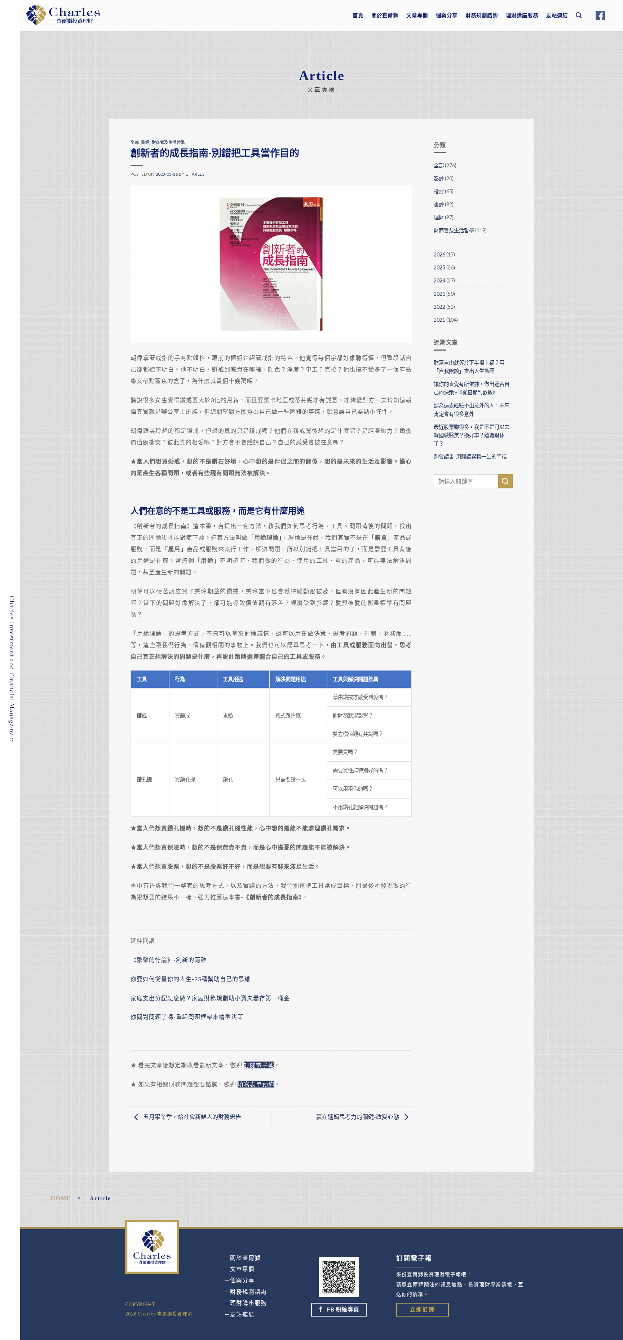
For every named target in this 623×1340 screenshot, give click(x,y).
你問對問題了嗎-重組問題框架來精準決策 (187, 1016)
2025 (439, 267)
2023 (439, 294)
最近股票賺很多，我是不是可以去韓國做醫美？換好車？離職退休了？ (471, 435)
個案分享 (447, 15)
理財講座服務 (522, 15)
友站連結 (557, 15)
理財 (439, 217)
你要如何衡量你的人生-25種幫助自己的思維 (191, 978)
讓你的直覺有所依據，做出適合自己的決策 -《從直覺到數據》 (471, 388)
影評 (439, 178)
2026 (439, 254)
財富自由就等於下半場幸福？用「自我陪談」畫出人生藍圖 (469, 367)
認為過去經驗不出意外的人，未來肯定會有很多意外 (471, 409)
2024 (439, 280)
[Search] (579, 15)
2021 (439, 320)
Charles (194, 174)
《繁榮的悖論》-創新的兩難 (169, 959)
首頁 (358, 15)
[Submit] (505, 481)
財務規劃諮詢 (481, 15)
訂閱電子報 (259, 1065)
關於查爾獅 (384, 15)
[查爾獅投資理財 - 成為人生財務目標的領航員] (63, 15)
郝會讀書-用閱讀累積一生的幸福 (470, 456)
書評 (145, 142)
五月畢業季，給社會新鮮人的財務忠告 (191, 1116)
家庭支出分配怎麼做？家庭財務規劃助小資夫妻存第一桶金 (210, 997)
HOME (61, 1198)
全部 (135, 142)
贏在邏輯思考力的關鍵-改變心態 (358, 1116)
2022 (439, 307)
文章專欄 (417, 15)
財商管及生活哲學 (168, 142)
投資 (439, 191)
